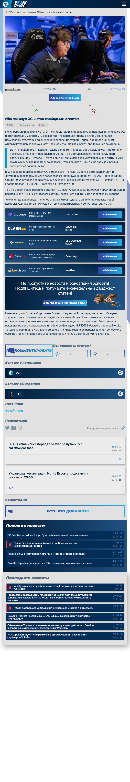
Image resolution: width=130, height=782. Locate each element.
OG (11, 125)
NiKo (44, 125)
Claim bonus (110, 214)
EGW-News (12, 12)
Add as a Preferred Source (65, 98)
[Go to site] (17, 214)
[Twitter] (7, 428)
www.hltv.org (14, 410)
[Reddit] (19, 428)
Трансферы (27, 125)
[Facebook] (13, 428)
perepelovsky (12, 89)
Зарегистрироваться (65, 303)
